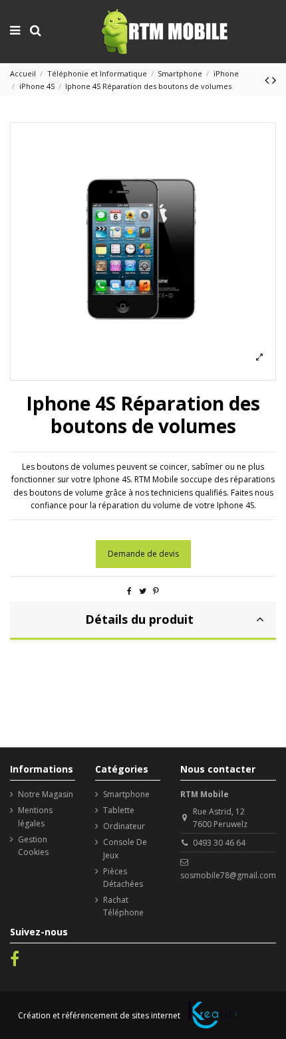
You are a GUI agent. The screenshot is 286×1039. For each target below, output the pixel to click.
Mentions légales (35, 816)
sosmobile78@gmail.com (228, 875)
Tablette (118, 810)
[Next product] (274, 80)
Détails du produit (139, 619)
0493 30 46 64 (219, 842)
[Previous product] (268, 80)
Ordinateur (124, 826)
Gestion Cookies (33, 846)
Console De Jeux (125, 848)
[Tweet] (142, 591)
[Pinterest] (156, 591)
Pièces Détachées (123, 878)
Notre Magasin (45, 794)
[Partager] (129, 591)
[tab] (143, 621)
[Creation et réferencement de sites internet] (212, 1015)
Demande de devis (143, 553)
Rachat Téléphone (123, 906)
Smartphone (126, 794)
